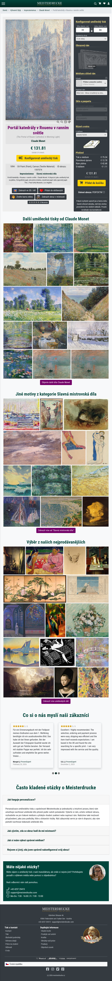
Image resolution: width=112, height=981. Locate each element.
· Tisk (6, 934)
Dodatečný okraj (81, 35)
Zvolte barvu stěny (24, 197)
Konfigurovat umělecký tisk (40, 158)
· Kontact (8, 931)
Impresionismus (30, 10)
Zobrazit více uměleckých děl (56, 701)
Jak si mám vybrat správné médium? (26, 840)
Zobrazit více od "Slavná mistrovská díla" (56, 530)
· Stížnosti (8, 947)
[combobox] (91, 39)
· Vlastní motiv (45, 931)
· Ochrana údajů (10, 941)
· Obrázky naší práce (47, 941)
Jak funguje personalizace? (21, 799)
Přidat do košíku (93, 183)
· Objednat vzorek (46, 947)
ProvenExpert (22, 762)
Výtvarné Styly (15, 10)
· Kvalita (43, 937)
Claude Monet (44, 10)
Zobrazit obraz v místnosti (52, 197)
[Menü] (3, 3)
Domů (5, 10)
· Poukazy (44, 944)
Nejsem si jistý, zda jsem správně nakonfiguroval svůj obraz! (38, 849)
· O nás (7, 950)
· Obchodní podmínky (12, 937)
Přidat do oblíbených (53, 190)
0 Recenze (44, 202)
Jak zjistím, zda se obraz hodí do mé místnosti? (31, 830)
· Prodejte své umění (48, 934)
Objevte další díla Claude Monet (56, 382)
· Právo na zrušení (11, 944)
